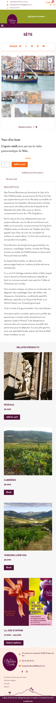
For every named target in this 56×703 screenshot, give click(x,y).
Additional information (32, 173)
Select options (13, 643)
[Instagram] (27, 672)
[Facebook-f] (22, 672)
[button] (20, 46)
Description (11, 173)
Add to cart (19, 164)
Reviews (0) (11, 179)
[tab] (11, 173)
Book (8, 492)
